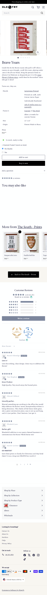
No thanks (8, 149)
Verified (22, 340)
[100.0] (28, 331)
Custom (27, 111)
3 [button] (24, 464)
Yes (6, 152)
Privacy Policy (7, 543)
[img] (7, 352)
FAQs (4, 540)
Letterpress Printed (31, 91)
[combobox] (23, 13)
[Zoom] (38, 52)
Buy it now (23, 163)
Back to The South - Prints (25, 274)
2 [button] (20, 464)
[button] (7, 178)
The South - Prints (30, 227)
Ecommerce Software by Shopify (13, 590)
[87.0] (16, 331)
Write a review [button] (24, 318)
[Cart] (38, 7)
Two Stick (36, 111)
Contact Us (5, 531)
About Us (5, 534)
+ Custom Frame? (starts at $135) (14, 145)
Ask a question (7, 171)
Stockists (5, 537)
